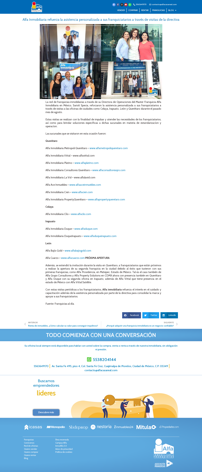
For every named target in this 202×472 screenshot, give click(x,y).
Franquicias (158, 10)
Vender (121, 10)
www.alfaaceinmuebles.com (85, 184)
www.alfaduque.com (86, 228)
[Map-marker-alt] (114, 4)
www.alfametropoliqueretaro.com (109, 148)
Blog (171, 10)
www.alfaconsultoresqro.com (108, 170)
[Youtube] (126, 4)
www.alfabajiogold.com (78, 250)
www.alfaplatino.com (86, 162)
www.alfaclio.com (81, 214)
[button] (131, 315)
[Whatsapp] (130, 4)
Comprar (133, 10)
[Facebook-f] (118, 4)
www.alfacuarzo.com (73, 258)
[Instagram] (122, 4)
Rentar (145, 10)
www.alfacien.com (82, 192)
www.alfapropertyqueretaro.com (106, 199)
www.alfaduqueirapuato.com (100, 236)
